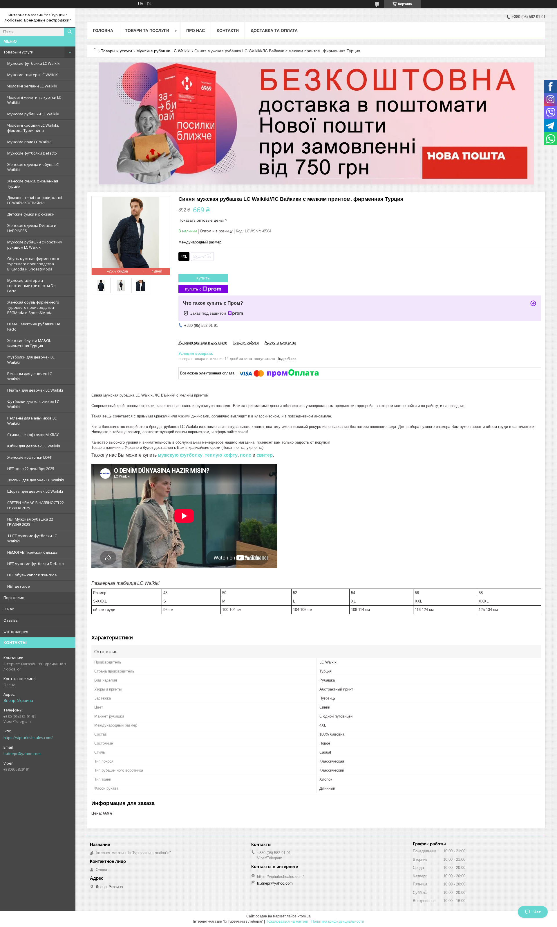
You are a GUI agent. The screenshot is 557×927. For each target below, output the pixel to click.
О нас (8, 609)
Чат (537, 912)
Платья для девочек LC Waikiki (35, 390)
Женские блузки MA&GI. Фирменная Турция (29, 343)
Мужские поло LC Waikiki (29, 141)
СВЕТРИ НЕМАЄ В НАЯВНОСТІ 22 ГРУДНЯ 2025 (35, 505)
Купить (203, 278)
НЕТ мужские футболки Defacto (35, 563)
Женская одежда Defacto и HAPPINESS (31, 228)
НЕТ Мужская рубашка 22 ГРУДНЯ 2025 (30, 522)
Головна (103, 30)
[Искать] (69, 31)
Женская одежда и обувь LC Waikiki (33, 167)
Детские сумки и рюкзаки (31, 214)
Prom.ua (304, 916)
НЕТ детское (18, 586)
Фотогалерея (15, 631)
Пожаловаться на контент (287, 921)
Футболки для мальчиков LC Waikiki (33, 404)
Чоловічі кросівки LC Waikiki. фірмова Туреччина (33, 128)
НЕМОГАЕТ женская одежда (32, 552)
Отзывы (11, 620)
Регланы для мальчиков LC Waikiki (32, 420)
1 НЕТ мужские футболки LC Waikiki (32, 538)
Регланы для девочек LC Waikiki (29, 376)
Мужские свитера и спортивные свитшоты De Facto (31, 285)
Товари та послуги (147, 30)
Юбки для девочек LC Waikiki (33, 446)
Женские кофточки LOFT (29, 457)
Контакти (228, 30)
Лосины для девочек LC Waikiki (35, 480)
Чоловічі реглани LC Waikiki (32, 86)
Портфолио (13, 597)
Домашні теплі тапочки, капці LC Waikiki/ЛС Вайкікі (34, 200)
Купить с (193, 289)
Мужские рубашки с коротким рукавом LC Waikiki (34, 244)
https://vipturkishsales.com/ (28, 737)
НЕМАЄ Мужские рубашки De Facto (33, 326)
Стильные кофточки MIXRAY (33, 434)
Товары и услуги (18, 52)
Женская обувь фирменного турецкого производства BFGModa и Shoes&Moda (33, 307)
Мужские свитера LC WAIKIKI (33, 74)
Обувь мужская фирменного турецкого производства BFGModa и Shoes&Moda (33, 264)
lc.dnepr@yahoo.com (22, 753)
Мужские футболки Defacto (32, 153)
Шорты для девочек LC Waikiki (35, 491)
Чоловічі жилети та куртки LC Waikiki (34, 100)
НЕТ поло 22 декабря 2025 (30, 468)
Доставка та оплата (274, 30)
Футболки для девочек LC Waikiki (31, 359)
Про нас (195, 30)
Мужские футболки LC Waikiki (33, 63)
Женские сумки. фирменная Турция (32, 183)
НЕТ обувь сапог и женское (32, 575)
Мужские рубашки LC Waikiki (33, 113)
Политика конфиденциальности (337, 921)
